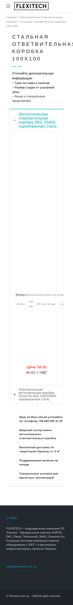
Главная (11, 17)
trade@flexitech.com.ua (21, 566)
